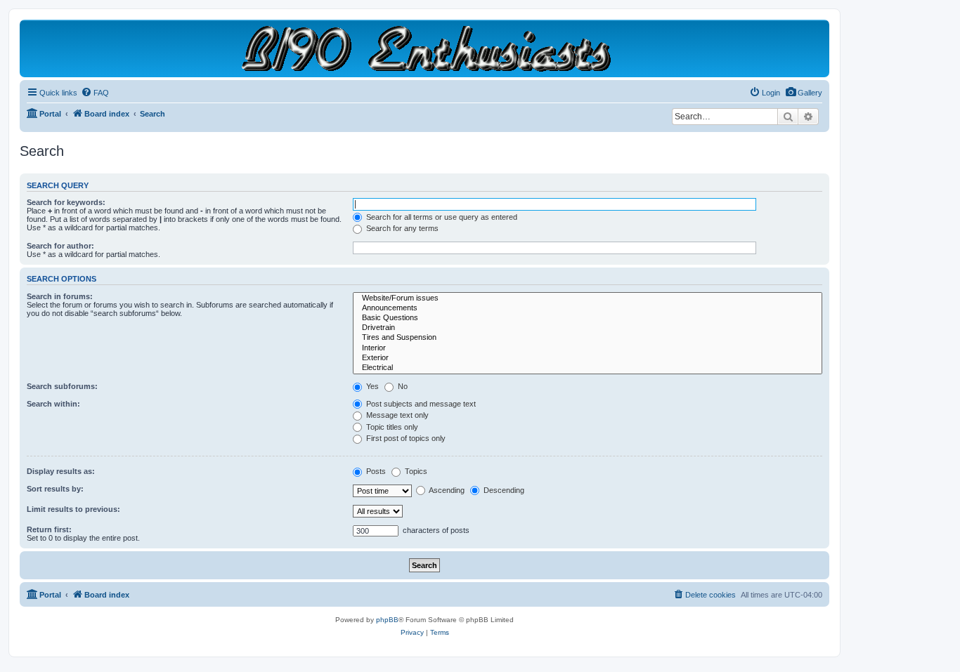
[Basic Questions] (587, 318)
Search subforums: (62, 386)
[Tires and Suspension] (587, 338)
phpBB (387, 620)
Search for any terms (401, 228)
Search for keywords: (66, 202)
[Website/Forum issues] (587, 298)
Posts (375, 471)
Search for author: (60, 246)
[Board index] (425, 47)
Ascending (446, 490)
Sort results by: (55, 489)
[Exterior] (587, 358)
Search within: (53, 404)
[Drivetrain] (587, 328)
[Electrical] (587, 368)
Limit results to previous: (73, 509)
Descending (502, 490)
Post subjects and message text (420, 404)
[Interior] (587, 348)
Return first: (49, 529)
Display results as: (61, 471)
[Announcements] (587, 308)
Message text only (396, 415)
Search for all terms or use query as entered (440, 217)
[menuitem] (803, 92)
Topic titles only (391, 427)
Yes (371, 386)
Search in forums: (60, 296)
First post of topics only (405, 438)
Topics (415, 471)
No (402, 386)
